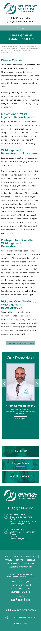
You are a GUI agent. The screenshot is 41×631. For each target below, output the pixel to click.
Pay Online (20, 451)
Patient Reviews (26, 610)
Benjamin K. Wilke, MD (21, 592)
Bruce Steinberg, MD (20, 582)
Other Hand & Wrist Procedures (20, 343)
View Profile (20, 419)
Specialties (24, 48)
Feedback (31, 560)
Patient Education (20, 476)
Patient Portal (21, 463)
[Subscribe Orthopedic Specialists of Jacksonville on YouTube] (27, 628)
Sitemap (19, 560)
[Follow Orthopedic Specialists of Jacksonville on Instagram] (23, 627)
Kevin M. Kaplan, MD (20, 589)
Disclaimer (31, 557)
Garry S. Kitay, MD (20, 585)
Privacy (8, 560)
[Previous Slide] (4, 383)
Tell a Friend (13, 563)
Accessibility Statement (20, 567)
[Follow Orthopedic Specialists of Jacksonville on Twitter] (20, 628)
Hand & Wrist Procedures (9, 50)
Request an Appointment (21, 22)
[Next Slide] (37, 383)
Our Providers (21, 357)
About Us (18, 557)
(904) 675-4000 (21, 18)
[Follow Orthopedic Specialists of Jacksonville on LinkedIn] (16, 627)
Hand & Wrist (34, 48)
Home (6, 557)
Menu (17, 28)
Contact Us (28, 563)
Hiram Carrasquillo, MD (20, 405)
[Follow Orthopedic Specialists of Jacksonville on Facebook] (12, 627)
